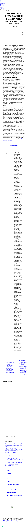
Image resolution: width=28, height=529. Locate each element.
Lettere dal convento (12, 487)
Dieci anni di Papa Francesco (14, 495)
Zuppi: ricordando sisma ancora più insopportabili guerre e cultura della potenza (13, 445)
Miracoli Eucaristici (12, 489)
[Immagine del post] (7, 388)
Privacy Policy (6, 520)
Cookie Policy (14, 520)
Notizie (8, 470)
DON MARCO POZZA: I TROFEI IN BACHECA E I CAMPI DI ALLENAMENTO (13, 464)
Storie (8, 478)
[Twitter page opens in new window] (7, 510)
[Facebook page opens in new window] (4, 510)
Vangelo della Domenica (13, 484)
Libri (8, 481)
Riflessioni (9, 476)
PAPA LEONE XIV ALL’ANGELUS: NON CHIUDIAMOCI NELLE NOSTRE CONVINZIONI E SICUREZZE (14, 459)
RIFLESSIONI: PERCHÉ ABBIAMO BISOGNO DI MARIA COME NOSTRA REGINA (13, 450)
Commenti (9, 473)
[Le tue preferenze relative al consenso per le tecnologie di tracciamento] (2, 526)
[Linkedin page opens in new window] (7, 512)
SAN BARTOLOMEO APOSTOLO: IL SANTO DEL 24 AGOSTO (13, 454)
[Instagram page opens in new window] (4, 514)
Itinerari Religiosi (11, 492)
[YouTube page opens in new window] (4, 512)
